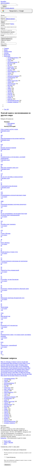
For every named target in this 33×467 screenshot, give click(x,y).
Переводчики (8, 51)
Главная (6, 48)
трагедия (10, 96)
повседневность (12, 71)
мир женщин (17, 374)
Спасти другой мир (22, 361)
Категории (7, 56)
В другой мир (10, 374)
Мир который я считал (16, 363)
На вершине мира (19, 369)
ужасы (9, 73)
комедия (9, 99)
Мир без (3, 374)
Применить (7, 464)
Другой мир (25, 374)
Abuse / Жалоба (8, 442)
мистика (9, 85)
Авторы (6, 53)
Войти (4, 6)
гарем (9, 60)
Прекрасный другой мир (8, 366)
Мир (30, 374)
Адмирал (13, 361)
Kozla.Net (3, 438)
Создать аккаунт (9, 8)
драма (9, 88)
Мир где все (18, 366)
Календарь (7, 54)
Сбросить (3, 45)
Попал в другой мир (21, 375)
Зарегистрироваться (6, 38)
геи (8, 65)
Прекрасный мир (9, 369)
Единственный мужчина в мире (18, 368)
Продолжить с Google (16, 11)
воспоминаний (5, 363)
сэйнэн (9, 82)
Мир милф (4, 375)
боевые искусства (12, 80)
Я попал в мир (12, 371)
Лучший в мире (23, 365)
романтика (10, 67)
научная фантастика (13, 100)
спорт (9, 79)
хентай (9, 59)
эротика (9, 70)
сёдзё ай (9, 94)
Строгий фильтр (10, 457)
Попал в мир (11, 372)
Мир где (17, 372)
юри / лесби (10, 68)
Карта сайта (7, 441)
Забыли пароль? (10, 18)
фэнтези (9, 63)
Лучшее (9, 125)
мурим (9, 97)
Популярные (11, 123)
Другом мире (11, 375)
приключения (11, 83)
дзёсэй (9, 91)
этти (8, 74)
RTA (5, 444)
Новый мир (20, 371)
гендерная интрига (12, 57)
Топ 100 (6, 109)
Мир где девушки (6, 361)
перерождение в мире (12, 365)
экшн (8, 86)
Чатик (6, 50)
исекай (9, 89)
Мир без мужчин (25, 372)
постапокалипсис (12, 62)
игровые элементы (12, 102)
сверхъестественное (13, 76)
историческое (11, 77)
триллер (9, 93)
